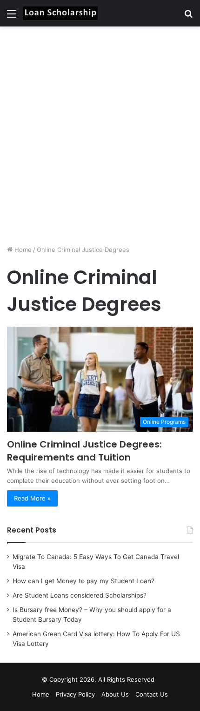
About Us (115, 694)
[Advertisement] (100, 136)
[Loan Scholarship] (60, 13)
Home (22, 249)
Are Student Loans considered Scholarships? (80, 595)
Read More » (32, 498)
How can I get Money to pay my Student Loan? (83, 581)
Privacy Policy (75, 694)
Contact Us (151, 694)
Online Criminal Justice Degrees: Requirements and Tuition (84, 451)
